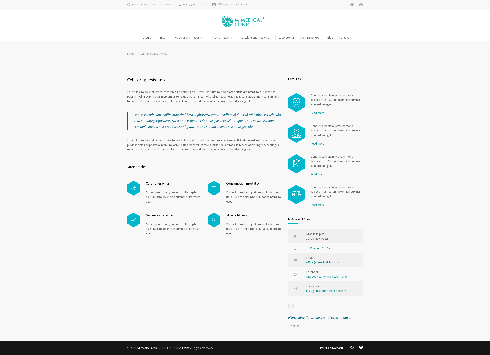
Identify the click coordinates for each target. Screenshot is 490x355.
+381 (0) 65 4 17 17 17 (195, 4)
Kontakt (344, 37)
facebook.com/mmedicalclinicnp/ (326, 276)
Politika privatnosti (331, 348)
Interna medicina (221, 37)
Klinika (161, 37)
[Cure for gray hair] (133, 188)
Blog (330, 37)
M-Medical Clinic (147, 348)
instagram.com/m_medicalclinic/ (326, 291)
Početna (146, 37)
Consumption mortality (243, 183)
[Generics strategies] (133, 220)
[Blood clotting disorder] (296, 102)
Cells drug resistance (147, 80)
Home (130, 53)
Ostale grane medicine (255, 37)
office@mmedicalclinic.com (232, 4)
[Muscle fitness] (214, 220)
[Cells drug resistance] (296, 133)
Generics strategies (160, 215)
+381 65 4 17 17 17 (318, 248)
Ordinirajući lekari (310, 37)
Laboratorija (286, 37)
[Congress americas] (296, 164)
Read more (317, 113)
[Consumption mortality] (214, 188)
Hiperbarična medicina (188, 37)
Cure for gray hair (158, 183)
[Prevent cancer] (296, 194)
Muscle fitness (236, 215)
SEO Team (182, 348)
